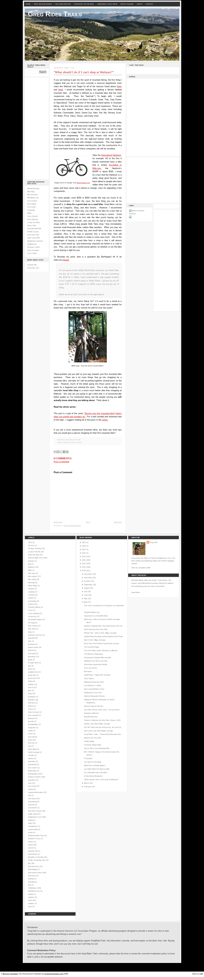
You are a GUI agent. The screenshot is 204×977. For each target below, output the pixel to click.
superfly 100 (33, 851)
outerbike (32, 761)
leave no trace (34, 712)
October (87, 581)
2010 (84, 570)
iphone (31, 706)
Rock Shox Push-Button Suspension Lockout (101, 643)
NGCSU (31, 743)
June (86, 595)
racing (30, 789)
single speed (33, 814)
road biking (32, 802)
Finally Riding (89, 741)
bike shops (32, 579)
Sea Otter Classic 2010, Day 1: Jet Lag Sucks (102, 710)
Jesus (30, 709)
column (31, 598)
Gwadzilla (31, 210)
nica (30, 746)
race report (32, 786)
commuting (32, 601)
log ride (31, 721)
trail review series (35, 873)
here (120, 86)
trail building (32, 869)
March (86, 783)
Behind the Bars (33, 188)
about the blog (33, 555)
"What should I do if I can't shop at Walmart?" (84, 72)
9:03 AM (77, 440)
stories (31, 842)
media (30, 731)
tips (29, 863)
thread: (65, 260)
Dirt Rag (31, 623)
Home (28, 4)
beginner (66, 442)
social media (33, 829)
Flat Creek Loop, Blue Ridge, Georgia (98, 731)
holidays (31, 684)
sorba (30, 832)
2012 (84, 563)
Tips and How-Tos (63, 4)
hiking (30, 681)
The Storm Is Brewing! (92, 762)
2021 (84, 542)
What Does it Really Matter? (95, 765)
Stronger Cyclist (33, 247)
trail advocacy (33, 866)
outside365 (32, 764)
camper (31, 589)
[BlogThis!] (58, 451)
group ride (32, 675)
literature (31, 718)
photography (33, 774)
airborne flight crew (35, 558)
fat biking (31, 644)
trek (30, 885)
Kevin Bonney (32, 219)
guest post (32, 678)
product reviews (76, 442)
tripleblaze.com (34, 891)
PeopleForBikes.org (91, 612)
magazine (32, 728)
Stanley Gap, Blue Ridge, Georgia (97, 724)
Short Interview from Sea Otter (96, 629)
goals (30, 660)
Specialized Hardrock (111, 155)
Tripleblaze (32, 888)
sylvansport (33, 854)
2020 (84, 546)
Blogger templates (10, 974)
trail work (32, 876)
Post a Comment (61, 462)
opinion (31, 758)
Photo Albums (126, 4)
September (88, 585)
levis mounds (33, 715)
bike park (32, 573)
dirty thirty (32, 629)
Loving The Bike (33, 222)
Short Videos (89, 678)
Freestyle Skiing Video (92, 745)
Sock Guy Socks (90, 668)
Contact (149, 4)
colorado (31, 595)
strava (30, 845)
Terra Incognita (33, 250)
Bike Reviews (32, 195)
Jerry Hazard (32, 216)
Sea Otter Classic (35, 811)
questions (32, 780)
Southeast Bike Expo (36, 835)
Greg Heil (153, 542)
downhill (31, 638)
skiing (30, 820)
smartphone (33, 826)
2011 (84, 567)
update (31, 894)
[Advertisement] (36, 128)
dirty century (33, 626)
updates (31, 897)
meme (30, 734)
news (30, 740)
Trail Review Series (43, 4)
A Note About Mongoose (93, 776)
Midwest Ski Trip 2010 (92, 738)
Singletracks (32, 244)
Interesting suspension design (95, 664)
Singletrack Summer (35, 241)
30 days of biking (35, 548)
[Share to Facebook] (64, 451)
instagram (32, 697)
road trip (31, 805)
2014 (84, 556)
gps (29, 666)
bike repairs (33, 576)
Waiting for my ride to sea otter (96, 661)
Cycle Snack (32, 201)
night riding (32, 749)
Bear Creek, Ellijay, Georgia (94, 640)
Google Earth (33, 663)
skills (30, 823)
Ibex (30, 690)
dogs (30, 632)
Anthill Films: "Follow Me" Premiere (97, 675)
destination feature (35, 619)
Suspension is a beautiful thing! (96, 616)
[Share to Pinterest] (67, 451)
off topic (31, 755)
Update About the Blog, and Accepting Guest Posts (103, 636)
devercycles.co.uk (83, 183)
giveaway (32, 657)
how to (31, 687)
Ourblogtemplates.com (54, 974)
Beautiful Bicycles (91, 717)
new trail (31, 737)
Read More (135, 592)
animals (31, 561)
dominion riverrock (35, 635)
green (30, 669)
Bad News (88, 671)
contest (31, 604)
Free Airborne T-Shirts (92, 685)
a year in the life (34, 552)
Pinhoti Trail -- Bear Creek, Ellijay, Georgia (100, 633)
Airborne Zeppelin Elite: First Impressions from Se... (104, 626)
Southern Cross (34, 838)
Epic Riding (31, 204)
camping (31, 592)
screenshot (32, 808)
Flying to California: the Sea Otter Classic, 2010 (102, 720)
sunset (31, 848)
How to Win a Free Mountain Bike (97, 748)
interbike (31, 700)
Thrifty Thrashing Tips (37, 860)
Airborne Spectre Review (93, 706)
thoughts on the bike (36, 857)
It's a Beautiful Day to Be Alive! (95, 772)
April (85, 602)
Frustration (88, 758)
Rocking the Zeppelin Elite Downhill (97, 657)
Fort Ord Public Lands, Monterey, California (100, 650)
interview (31, 703)
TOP (201, 974)
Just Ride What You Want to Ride (96, 769)
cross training (33, 613)
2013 (30, 542)
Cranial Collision (34, 607)
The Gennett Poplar (91, 647)
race (30, 783)
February (87, 787)
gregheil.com (33, 672)
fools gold (32, 653)
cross (30, 610)
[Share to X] (61, 451)
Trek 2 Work (32, 253)
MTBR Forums (33, 232)
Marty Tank (31, 225)
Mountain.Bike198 (34, 228)
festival (31, 650)
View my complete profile (140, 568)
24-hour (31, 545)
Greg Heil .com (33, 268)
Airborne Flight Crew (107, 4)
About (139, 4)
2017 (84, 549)
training (31, 879)
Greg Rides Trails (55, 14)
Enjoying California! (91, 713)
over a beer (32, 768)
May (85, 598)
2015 (84, 553)
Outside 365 (32, 265)
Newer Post (58, 522)
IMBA (29, 213)
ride (29, 795)
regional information (36, 792)
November (88, 578)
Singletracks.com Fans (93, 692)
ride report (32, 799)
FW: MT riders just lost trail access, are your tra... (103, 727)
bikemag (31, 582)
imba (30, 693)
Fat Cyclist (31, 207)
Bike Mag (30, 192)
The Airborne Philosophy (93, 654)
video (30, 900)
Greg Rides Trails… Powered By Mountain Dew (102, 734)
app (29, 564)
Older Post (118, 522)
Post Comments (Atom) (72, 525)
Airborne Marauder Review (94, 696)
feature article (33, 647)
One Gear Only (33, 235)
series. (105, 420)
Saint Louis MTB (33, 238)
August (86, 588)
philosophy (32, 771)
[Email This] (55, 451)
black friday (32, 586)
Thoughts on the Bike (84, 4)
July (85, 591)
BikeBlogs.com (33, 198)
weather (31, 903)
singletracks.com (35, 817)
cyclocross (32, 616)
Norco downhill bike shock (94, 689)
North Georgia (34, 752)
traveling (31, 882)
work (30, 906)
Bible (30, 570)
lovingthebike (33, 724)
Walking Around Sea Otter (94, 682)
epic (30, 641)
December (88, 574)
